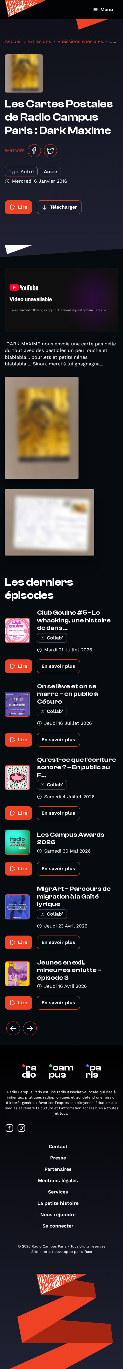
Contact (58, 1146)
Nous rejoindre (58, 1214)
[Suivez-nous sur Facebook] (9, 1128)
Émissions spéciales (80, 41)
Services (58, 1192)
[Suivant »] (29, 1028)
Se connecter (57, 1226)
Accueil (13, 41)
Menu (106, 9)
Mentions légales (58, 1180)
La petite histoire (58, 1203)
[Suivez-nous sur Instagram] (21, 1128)
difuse (86, 1252)
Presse (58, 1158)
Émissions (39, 41)
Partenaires (58, 1169)
